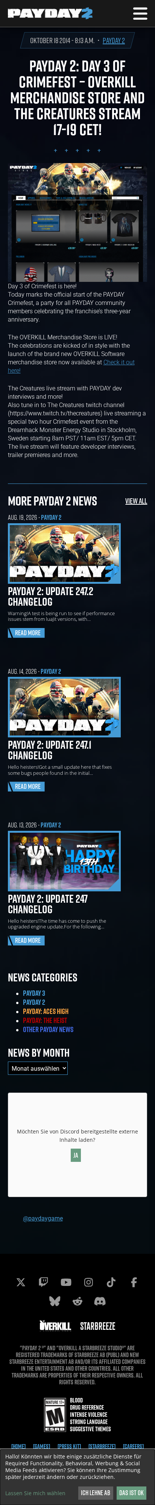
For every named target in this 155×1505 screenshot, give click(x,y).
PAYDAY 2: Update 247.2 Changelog (50, 596)
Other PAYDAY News (48, 1029)
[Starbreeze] (101, 1446)
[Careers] (133, 1446)
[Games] (41, 1446)
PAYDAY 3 (34, 993)
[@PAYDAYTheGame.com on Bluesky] (55, 1301)
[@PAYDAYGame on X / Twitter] (21, 1282)
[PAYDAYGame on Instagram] (89, 1282)
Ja (75, 1155)
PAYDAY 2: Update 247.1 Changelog (49, 750)
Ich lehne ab (95, 1492)
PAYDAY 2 (114, 40)
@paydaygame (43, 1218)
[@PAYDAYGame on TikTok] (111, 1282)
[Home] (18, 1446)
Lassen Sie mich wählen (35, 1493)
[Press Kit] (69, 1446)
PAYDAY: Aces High (45, 1011)
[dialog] (77, 1477)
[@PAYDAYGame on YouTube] (66, 1282)
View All (136, 500)
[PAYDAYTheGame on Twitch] (43, 1282)
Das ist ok (131, 1492)
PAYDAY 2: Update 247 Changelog (48, 904)
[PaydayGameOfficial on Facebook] (134, 1282)
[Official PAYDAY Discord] (100, 1301)
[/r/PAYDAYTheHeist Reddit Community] (77, 1301)
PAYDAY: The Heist (45, 1020)
